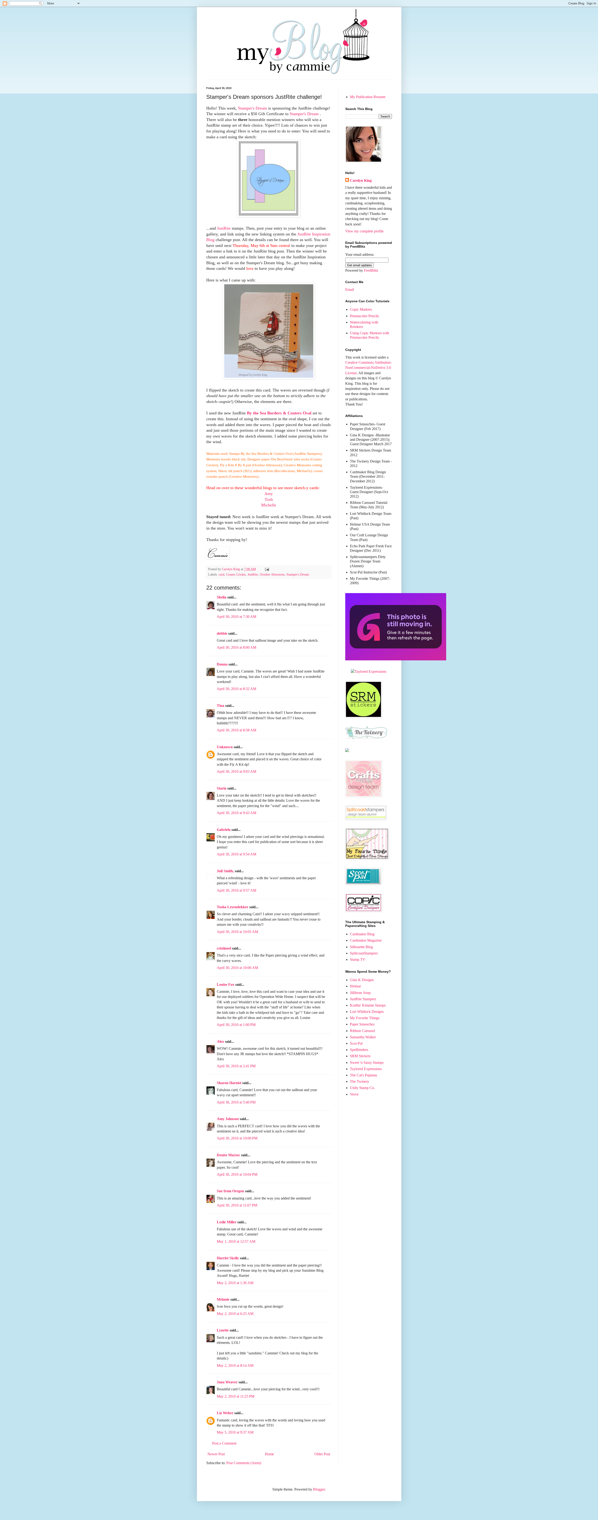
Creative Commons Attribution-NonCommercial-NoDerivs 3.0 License (368, 367)
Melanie (223, 1299)
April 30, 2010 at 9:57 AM (236, 890)
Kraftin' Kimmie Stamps (368, 1005)
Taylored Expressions (366, 1069)
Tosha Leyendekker (232, 907)
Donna (222, 664)
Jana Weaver (227, 1382)
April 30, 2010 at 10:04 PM (237, 1174)
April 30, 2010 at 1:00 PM (236, 1025)
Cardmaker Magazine (366, 940)
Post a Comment (224, 1443)
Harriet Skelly (228, 1258)
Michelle (268, 505)
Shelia (221, 597)
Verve (354, 1094)
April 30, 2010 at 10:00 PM (237, 1138)
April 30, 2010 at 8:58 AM (236, 730)
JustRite (224, 228)
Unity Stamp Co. (362, 1088)
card (221, 574)
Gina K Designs (362, 980)
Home (269, 1454)
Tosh (269, 499)
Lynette (223, 1330)
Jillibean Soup (360, 993)
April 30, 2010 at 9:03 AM (236, 771)
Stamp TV (357, 959)
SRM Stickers (360, 1056)
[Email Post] (266, 569)
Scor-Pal (356, 1043)
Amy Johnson (228, 1119)
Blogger (319, 1489)
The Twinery (359, 1081)
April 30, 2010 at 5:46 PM (236, 1102)
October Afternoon (272, 574)
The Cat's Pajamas (363, 1075)
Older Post (322, 1454)
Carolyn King (361, 180)
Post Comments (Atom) (243, 1463)
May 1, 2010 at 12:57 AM (236, 1241)
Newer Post (216, 1454)
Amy (268, 493)
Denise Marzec (228, 1155)
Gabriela (224, 830)
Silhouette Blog (361, 947)
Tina (220, 706)
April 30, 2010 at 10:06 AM (237, 968)
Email (349, 290)
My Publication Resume (367, 97)
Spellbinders (359, 1050)
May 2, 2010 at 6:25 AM (235, 1314)
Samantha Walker (363, 1037)
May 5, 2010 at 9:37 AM (235, 1432)
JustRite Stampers (363, 999)
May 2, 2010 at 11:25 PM (235, 1396)
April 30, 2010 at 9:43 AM (236, 813)
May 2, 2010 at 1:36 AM (235, 1283)
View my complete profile (364, 231)
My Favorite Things (364, 1018)
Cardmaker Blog (362, 934)
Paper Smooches (362, 1024)
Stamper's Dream (252, 108)
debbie (222, 633)
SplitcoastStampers (364, 953)
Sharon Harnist (229, 1083)
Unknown (225, 747)
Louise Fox (225, 984)
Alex (220, 1041)
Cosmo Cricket (236, 574)
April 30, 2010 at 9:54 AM (236, 854)
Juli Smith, (225, 871)
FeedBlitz (371, 270)
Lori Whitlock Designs (367, 1012)
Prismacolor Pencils (364, 316)
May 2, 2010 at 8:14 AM (235, 1365)
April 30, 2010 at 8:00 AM (236, 647)
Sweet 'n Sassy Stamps (367, 1062)
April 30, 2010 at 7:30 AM (236, 617)
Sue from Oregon (230, 1191)
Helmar (355, 986)
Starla (221, 788)
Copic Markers (361, 309)
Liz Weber (225, 1413)
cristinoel (224, 948)
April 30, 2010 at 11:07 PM (237, 1205)
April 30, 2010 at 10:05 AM (237, 932)
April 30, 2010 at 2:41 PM (236, 1066)
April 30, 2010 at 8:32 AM (236, 689)
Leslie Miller (226, 1222)
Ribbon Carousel (362, 1031)
